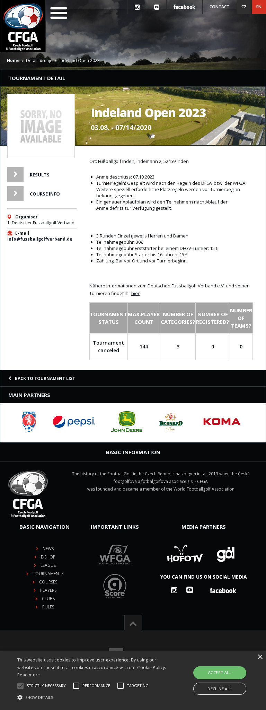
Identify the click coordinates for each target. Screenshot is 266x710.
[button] (92, 697)
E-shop (48, 557)
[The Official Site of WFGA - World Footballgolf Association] (115, 570)
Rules (48, 607)
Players (48, 590)
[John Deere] (126, 421)
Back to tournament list (45, 378)
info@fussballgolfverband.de (39, 239)
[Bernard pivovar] (171, 421)
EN (258, 7)
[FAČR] (29, 421)
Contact (219, 7)
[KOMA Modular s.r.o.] (222, 421)
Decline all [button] (219, 688)
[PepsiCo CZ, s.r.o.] (73, 421)
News (48, 549)
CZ (244, 7)
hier (135, 293)
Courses (48, 582)
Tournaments (48, 574)
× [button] (260, 657)
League (48, 565)
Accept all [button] (219, 672)
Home (13, 60)
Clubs (48, 598)
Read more (28, 675)
